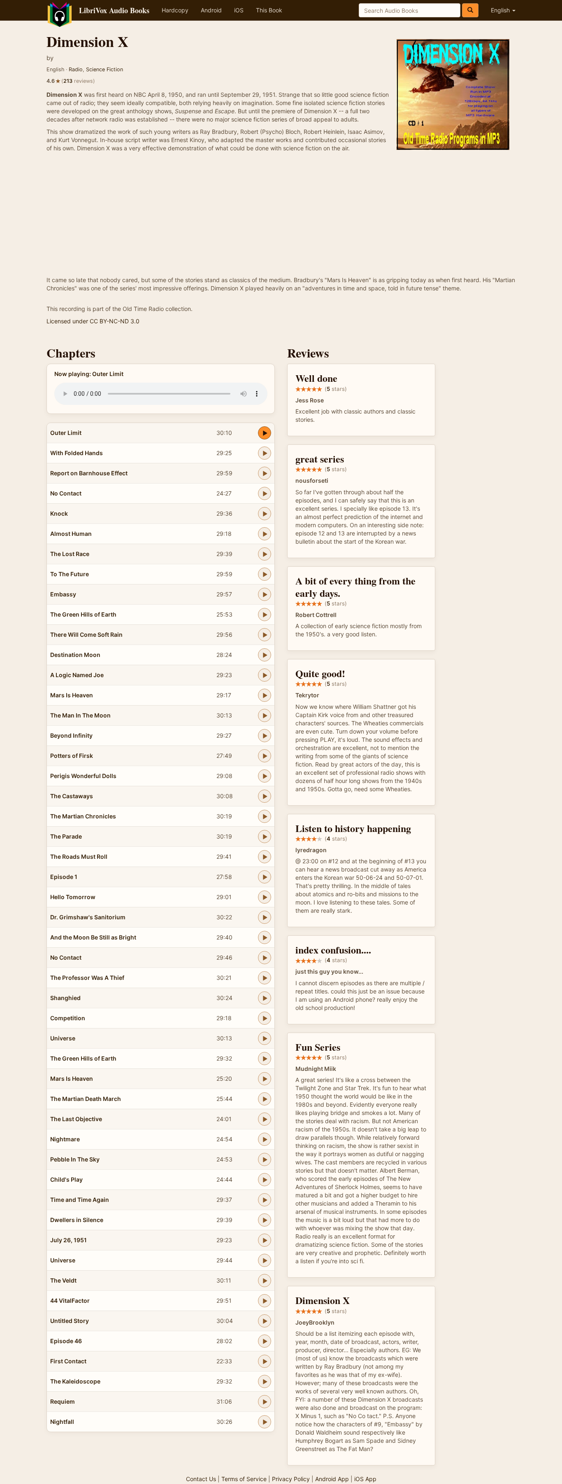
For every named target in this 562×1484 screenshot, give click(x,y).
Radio (76, 69)
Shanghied (65, 997)
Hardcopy (175, 10)
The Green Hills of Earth (83, 614)
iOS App (365, 1478)
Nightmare (65, 1139)
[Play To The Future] (264, 574)
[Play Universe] (264, 1038)
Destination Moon (75, 654)
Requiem (62, 1401)
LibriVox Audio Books (114, 10)
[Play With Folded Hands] (264, 453)
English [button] (501, 10)
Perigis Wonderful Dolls (83, 775)
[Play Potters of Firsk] (264, 755)
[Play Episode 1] (264, 876)
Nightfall (62, 1421)
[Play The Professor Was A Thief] (264, 977)
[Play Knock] (264, 513)
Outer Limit (65, 432)
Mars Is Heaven (71, 695)
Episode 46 (66, 1340)
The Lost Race (69, 553)
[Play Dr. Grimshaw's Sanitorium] (264, 917)
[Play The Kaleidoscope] (264, 1381)
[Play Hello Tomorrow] (264, 897)
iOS (239, 10)
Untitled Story (69, 1320)
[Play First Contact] (264, 1361)
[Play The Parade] (264, 836)
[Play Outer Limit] (264, 432)
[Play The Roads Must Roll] (264, 856)
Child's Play (66, 1179)
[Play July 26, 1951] (264, 1240)
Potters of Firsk (71, 755)
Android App (332, 1478)
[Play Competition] (264, 1018)
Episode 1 (63, 876)
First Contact (68, 1361)
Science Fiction (104, 69)
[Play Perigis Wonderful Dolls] (264, 776)
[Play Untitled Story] (264, 1320)
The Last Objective (76, 1118)
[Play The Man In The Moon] (264, 715)
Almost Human (71, 533)
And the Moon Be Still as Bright (93, 937)
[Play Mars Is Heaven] (264, 695)
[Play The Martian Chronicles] (264, 816)
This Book (269, 10)
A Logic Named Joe (77, 674)
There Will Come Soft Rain (86, 634)
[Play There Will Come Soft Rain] (264, 634)
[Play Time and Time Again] (264, 1199)
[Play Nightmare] (264, 1139)
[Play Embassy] (264, 594)
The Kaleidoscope (75, 1381)
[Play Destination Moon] (264, 654)
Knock (59, 513)
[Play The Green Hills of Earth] (264, 614)
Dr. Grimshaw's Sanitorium (87, 917)
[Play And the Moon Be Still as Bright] (264, 937)
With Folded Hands (76, 452)
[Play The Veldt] (264, 1280)
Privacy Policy (291, 1478)
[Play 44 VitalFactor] (264, 1300)
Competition (67, 1017)
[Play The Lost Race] (264, 554)
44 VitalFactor (70, 1300)
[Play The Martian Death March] (264, 1098)
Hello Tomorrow (72, 896)
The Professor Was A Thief (87, 977)
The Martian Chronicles (83, 816)
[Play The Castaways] (264, 796)
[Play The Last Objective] (264, 1119)
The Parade (66, 836)
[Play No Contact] (264, 493)
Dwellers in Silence (76, 1219)
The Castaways (71, 795)
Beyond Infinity (71, 735)
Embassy (63, 594)
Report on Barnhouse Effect (89, 473)
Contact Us (201, 1478)
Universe (62, 1038)
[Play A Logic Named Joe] (264, 675)
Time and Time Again (79, 1199)
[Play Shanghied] (264, 998)
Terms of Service (244, 1478)
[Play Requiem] (264, 1401)
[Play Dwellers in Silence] (264, 1220)
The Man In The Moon (80, 715)
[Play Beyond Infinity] (264, 735)
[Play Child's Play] (264, 1179)
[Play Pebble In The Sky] (264, 1159)
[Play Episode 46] (264, 1341)
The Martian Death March (85, 1098)
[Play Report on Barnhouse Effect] (264, 473)
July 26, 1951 (68, 1239)
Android (211, 10)
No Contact (65, 493)
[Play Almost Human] (264, 533)
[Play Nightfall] (264, 1421)
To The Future (69, 573)
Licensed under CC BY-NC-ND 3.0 (92, 321)
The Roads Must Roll (78, 856)
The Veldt (63, 1280)
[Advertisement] (281, 214)
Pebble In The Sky (75, 1159)
